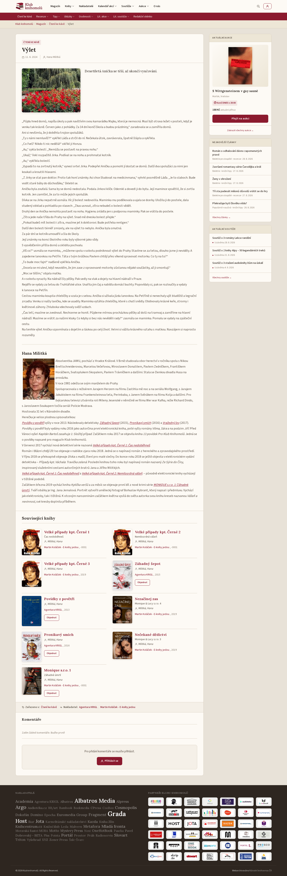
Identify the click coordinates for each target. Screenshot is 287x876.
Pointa (55, 835)
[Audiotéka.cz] (246, 801)
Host (21, 821)
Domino (36, 815)
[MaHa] (210, 834)
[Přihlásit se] (267, 6)
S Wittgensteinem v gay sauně (235, 91)
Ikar (31, 822)
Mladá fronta (113, 826)
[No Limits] (156, 845)
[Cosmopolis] (210, 812)
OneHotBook (102, 831)
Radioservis (104, 835)
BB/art (53, 808)
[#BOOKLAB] (156, 801)
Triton (20, 840)
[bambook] (264, 801)
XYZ (45, 840)
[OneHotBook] (192, 845)
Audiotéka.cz (37, 808)
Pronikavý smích (59, 634)
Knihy (68, 6)
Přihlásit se (111, 761)
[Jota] (192, 823)
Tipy (55, 16)
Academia (24, 801)
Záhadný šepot (147, 563)
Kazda (93, 821)
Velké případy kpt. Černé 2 (157, 532)
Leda (64, 827)
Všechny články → (221, 217)
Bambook (65, 808)
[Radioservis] (156, 856)
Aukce (142, 6)
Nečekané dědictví (151, 634)
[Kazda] (228, 823)
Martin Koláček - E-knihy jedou (61, 547)
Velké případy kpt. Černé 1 (66, 532)
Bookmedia (81, 808)
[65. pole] (174, 801)
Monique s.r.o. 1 (57, 670)
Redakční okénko (143, 16)
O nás (157, 6)
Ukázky (68, 16)
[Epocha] (246, 812)
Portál (67, 835)
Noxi (87, 831)
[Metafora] (246, 834)
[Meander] (228, 834)
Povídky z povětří (59, 599)
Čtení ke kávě (24, 16)
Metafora (91, 826)
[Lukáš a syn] (192, 834)
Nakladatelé (86, 6)
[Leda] (174, 834)
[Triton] (246, 856)
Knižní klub (52, 827)
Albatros (66, 802)
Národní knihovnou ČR (260, 870)
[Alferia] (210, 801)
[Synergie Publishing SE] (228, 856)
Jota (40, 821)
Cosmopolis (126, 807)
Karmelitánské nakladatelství (65, 822)
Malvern (76, 827)
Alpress (122, 801)
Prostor (80, 835)
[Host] (174, 823)
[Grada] (264, 812)
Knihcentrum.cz (28, 826)
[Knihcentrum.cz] (246, 823)
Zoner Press (58, 840)
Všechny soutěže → (222, 277)
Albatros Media (94, 800)
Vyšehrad (34, 840)
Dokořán (22, 815)
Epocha (49, 815)
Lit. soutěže (120, 16)
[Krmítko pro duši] (156, 834)
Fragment (97, 814)
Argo (20, 807)
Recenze (41, 16)
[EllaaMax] (228, 812)
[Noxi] (174, 845)
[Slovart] (192, 856)
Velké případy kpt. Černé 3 (67, 563)
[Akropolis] (192, 801)
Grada (117, 814)
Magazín (55, 6)
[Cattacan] (192, 812)
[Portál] (246, 845)
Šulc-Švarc (76, 840)
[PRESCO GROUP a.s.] (264, 845)
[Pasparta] (210, 845)
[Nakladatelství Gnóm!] (264, 834)
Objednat (142, 582)
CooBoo (108, 808)
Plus (46, 835)
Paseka (119, 831)
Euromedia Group (72, 814)
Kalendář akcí (106, 6)
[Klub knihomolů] (29, 6)
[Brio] (174, 812)
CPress (96, 808)
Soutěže (126, 6)
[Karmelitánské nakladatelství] (210, 823)
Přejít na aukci (240, 119)
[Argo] (228, 801)
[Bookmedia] (156, 812)
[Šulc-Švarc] (210, 856)
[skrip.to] (174, 856)
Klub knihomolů (24, 24)
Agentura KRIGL (144, 575)
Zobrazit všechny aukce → (240, 130)
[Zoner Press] (264, 856)
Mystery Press (71, 831)
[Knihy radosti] (264, 823)
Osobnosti (85, 16)
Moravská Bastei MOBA (31, 831)
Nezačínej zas (146, 599)
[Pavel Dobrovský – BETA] (228, 845)
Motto (54, 831)
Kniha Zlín (106, 822)
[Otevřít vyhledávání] (258, 6)
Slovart (120, 835)
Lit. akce (102, 16)
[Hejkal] (156, 823)
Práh (90, 835)
